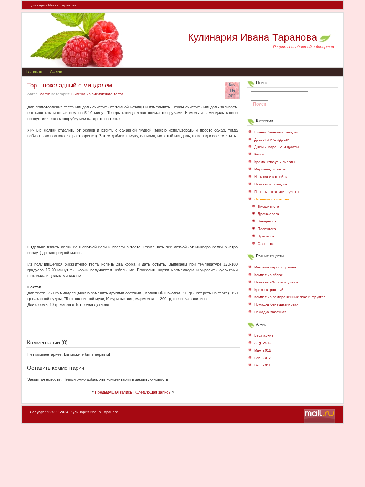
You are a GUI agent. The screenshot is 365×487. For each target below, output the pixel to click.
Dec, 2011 (262, 365)
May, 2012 (262, 350)
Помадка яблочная (270, 312)
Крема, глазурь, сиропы (274, 162)
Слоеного (266, 244)
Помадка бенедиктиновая (276, 304)
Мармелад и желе (270, 169)
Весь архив (263, 335)
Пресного (266, 236)
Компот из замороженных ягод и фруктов (289, 297)
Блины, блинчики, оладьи (276, 132)
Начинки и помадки (270, 184)
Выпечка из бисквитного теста (97, 94)
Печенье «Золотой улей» (276, 282)
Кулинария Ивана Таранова (53, 5)
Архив (56, 71)
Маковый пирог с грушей (275, 267)
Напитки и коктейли (271, 177)
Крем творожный (268, 290)
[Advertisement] (132, 189)
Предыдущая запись (113, 392)
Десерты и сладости (271, 140)
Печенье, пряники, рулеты (276, 192)
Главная (34, 71)
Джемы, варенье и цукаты (276, 147)
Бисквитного (268, 207)
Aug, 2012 (263, 343)
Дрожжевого (268, 214)
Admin (45, 94)
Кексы (259, 154)
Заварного (267, 221)
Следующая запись (153, 392)
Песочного (267, 229)
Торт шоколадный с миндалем (69, 85)
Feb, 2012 (262, 358)
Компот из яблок (268, 275)
